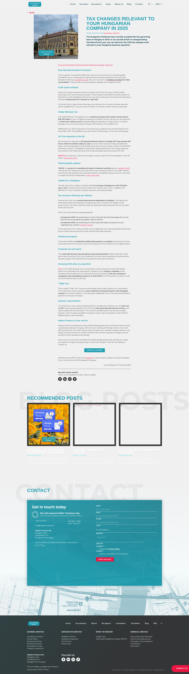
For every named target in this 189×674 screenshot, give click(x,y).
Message (99, 533)
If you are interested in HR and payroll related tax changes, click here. (85, 65)
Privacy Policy (114, 549)
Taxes (108, 4)
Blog (129, 4)
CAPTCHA (99, 543)
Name (98, 506)
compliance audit (81, 80)
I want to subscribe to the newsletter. (113, 554)
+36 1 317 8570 (40, 521)
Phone (98, 519)
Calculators (96, 4)
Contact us (181, 668)
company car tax (86, 225)
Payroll (94, 623)
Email (98, 512)
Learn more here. (93, 175)
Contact (139, 4)
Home (73, 4)
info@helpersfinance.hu (44, 526)
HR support (106, 623)
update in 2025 (124, 168)
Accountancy (108, 33)
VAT (118, 33)
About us (119, 4)
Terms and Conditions (129, 670)
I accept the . (109, 549)
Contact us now (94, 350)
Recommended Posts (54, 398)
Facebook (89, 358)
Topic (98, 525)
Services (83, 4)
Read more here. (70, 158)
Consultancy (121, 623)
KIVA (60, 269)
